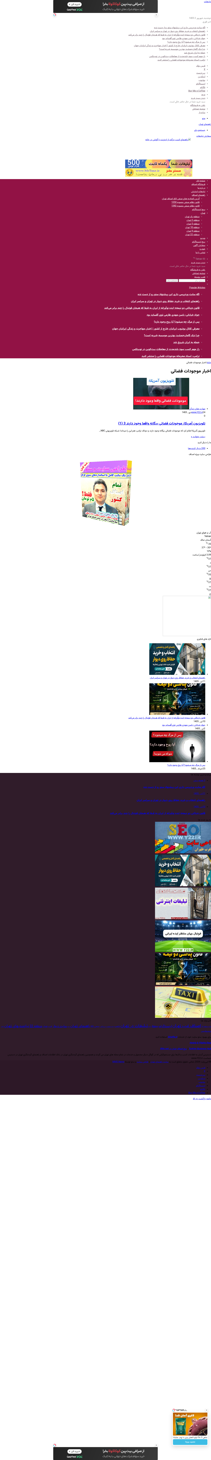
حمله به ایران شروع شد (194, 53)
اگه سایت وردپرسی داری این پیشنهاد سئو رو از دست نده (179, 28)
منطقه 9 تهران (193, 231)
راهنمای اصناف (198, 195)
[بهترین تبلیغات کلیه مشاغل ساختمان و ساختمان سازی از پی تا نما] (183, 918)
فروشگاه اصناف (198, 184)
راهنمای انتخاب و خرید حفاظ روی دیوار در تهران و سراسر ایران (177, 31)
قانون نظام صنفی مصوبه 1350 (185, 202)
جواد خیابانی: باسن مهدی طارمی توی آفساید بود (183, 38)
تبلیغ (149, 1026)
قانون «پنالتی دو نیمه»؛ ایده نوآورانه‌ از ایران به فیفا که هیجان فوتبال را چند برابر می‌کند (166, 35)
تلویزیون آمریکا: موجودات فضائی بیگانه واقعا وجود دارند (161, 423)
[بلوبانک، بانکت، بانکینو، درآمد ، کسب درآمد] (159, 149)
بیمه (155, 1026)
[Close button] (206, 1410)
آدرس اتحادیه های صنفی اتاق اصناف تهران (181, 199)
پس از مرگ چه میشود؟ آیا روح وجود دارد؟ (186, 42)
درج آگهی (103, 1026)
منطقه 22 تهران (192, 235)
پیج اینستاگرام (198, 209)
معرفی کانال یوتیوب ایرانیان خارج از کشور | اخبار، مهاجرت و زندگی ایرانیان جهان (169, 46)
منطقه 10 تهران (192, 227)
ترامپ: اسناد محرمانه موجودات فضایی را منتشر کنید (181, 60)
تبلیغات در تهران (134, 1026)
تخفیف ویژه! (190, 1442)
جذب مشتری (110, 1026)
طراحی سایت (142, 1062)
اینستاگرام (165, 1026)
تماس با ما (200, 252)
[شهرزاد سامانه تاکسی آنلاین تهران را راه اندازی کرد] (183, 1017)
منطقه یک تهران (192, 217)
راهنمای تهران (80, 1026)
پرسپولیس (206, 1031)
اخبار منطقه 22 (206, 1026)
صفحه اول (200, 181)
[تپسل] (54, 14)
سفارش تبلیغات (203, 136)
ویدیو (202, 238)
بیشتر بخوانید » (198, 437)
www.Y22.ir (197, 412)
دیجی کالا (95, 1026)
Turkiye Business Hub (200, 1049)
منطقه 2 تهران (193, 220)
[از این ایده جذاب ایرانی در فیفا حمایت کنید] (183, 951)
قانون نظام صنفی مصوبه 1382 (185, 206)
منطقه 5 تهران (193, 224)
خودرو (202, 249)
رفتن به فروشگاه (197, 105)
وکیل (2, 1026)
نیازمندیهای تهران (16, 1026)
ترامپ (117, 1026)
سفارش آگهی (199, 245)
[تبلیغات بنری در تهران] (158, 164)
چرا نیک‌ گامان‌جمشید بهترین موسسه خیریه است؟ (182, 49)
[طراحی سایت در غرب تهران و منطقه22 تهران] (183, 853)
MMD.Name (118, 1062)
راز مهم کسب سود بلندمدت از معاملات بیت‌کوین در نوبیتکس (177, 56)
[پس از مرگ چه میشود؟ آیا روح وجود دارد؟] (177, 761)
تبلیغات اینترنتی (198, 191)
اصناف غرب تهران (187, 1026)
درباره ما (201, 188)
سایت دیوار (60, 1026)
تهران (203, 213)
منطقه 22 (36, 1026)
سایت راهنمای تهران (159, 1062)
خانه (209, 362)
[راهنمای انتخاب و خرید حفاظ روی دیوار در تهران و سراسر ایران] (177, 674)
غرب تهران (47, 1026)
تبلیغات (207, 2)
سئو (68, 1026)
